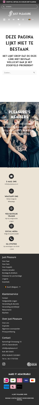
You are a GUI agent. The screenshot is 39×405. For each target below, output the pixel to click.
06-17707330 (11, 244)
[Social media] (11, 226)
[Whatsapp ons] (11, 191)
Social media (11, 231)
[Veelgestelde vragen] (11, 208)
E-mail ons (11, 181)
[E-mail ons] (11, 176)
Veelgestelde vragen (11, 215)
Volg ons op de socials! (11, 234)
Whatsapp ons (11, 196)
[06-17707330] (11, 238)
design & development (13, 398)
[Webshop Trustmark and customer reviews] (32, 364)
